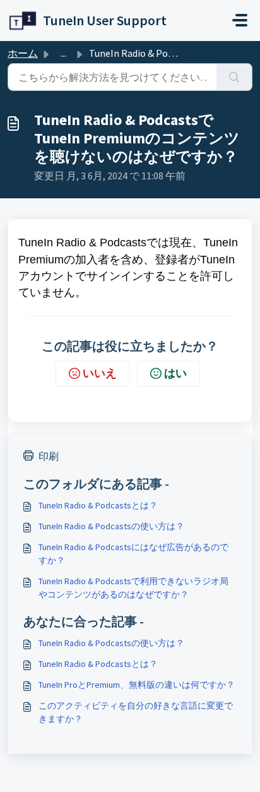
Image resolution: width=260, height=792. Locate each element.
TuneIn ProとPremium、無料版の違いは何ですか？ (136, 684)
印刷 (48, 456)
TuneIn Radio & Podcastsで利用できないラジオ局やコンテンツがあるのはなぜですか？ (133, 587)
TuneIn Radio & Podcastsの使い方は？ (111, 526)
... (63, 53)
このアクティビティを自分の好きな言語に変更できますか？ (135, 712)
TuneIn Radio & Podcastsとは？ (98, 505)
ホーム (23, 53)
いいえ (100, 373)
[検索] (234, 77)
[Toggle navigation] (239, 20)
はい (175, 373)
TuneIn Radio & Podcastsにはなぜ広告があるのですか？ (133, 553)
